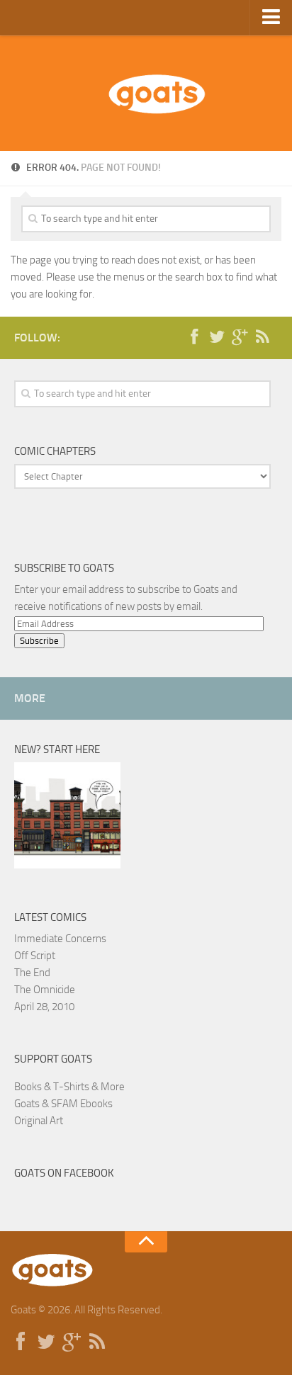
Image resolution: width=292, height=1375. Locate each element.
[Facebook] (194, 337)
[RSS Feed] (262, 337)
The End (32, 972)
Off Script (34, 955)
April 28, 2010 (44, 1006)
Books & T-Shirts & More (69, 1086)
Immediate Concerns (60, 938)
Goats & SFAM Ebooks (63, 1103)
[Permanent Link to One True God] (67, 865)
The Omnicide (44, 989)
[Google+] (239, 337)
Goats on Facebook (64, 1173)
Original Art (38, 1120)
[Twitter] (216, 337)
